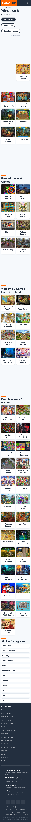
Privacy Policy (20, 812)
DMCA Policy (10, 812)
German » (4, 754)
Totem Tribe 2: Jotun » (8, 730)
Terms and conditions (10, 814)
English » (4, 751)
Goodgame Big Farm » (8, 723)
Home (8, 807)
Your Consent (23, 814)
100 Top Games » (6, 720)
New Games (8, 25)
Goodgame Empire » (7, 727)
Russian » (4, 761)
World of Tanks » (6, 740)
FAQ (14, 807)
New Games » (5, 710)
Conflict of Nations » (8, 747)
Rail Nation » (5, 734)
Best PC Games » (6, 713)
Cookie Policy (20, 809)
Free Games (8, 7)
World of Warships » (7, 737)
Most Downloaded (11, 31)
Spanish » (4, 757)
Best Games (8, 19)
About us (21, 807)
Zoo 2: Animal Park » (7, 744)
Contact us (10, 809)
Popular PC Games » (7, 716)
